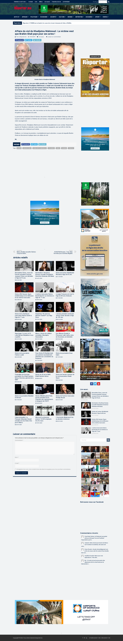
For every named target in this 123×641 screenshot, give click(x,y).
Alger (19, 148)
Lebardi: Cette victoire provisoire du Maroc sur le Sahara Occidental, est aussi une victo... (94, 544)
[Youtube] (97, 2)
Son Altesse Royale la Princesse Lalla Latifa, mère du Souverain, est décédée (65, 335)
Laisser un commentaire (54, 36)
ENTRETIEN (79, 17)
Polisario (51, 148)
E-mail (17, 463)
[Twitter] (95, 2)
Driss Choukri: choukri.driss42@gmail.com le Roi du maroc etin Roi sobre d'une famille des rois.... (95, 551)
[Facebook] (93, 2)
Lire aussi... (41, 36)
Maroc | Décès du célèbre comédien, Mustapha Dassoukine (43, 335)
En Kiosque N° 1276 (95, 56)
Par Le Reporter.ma (21, 36)
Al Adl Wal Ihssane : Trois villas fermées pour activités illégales (63, 252)
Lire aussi (47, 1)
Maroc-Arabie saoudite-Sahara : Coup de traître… (26, 252)
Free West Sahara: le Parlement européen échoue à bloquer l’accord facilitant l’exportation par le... (94, 538)
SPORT (97, 17)
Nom (16, 457)
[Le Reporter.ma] (23, 7)
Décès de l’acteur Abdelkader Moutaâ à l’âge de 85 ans (65, 273)
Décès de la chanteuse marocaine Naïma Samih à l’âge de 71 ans (23, 315)
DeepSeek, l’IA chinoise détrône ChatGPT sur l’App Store (43, 315)
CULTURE (62, 17)
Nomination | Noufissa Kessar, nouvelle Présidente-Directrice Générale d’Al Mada (44, 274)
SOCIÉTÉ (53, 17)
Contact (31, 1)
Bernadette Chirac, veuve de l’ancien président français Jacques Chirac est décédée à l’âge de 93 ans (24, 275)
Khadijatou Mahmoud (39, 148)
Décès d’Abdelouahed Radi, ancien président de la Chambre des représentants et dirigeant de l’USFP (44, 398)
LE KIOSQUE (66, 1)
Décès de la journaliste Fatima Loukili (22, 354)
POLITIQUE (33, 17)
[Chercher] (108, 1)
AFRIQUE (24, 17)
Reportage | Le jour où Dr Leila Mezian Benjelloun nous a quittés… (24, 335)
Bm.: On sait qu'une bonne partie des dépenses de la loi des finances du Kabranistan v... (93, 562)
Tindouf (71, 148)
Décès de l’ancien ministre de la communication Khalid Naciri (65, 376)
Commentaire (19, 440)
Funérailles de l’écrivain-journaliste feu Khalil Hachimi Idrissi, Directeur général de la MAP (24, 377)
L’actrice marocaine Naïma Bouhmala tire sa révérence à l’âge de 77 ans (44, 295)
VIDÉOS (105, 17)
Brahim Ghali (27, 148)
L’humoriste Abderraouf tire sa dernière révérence (64, 418)
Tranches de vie (56, 1)
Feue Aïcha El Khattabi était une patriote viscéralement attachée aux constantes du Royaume (44, 355)
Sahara (64, 148)
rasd (58, 148)
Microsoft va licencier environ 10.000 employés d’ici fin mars (43, 419)
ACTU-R (16, 17)
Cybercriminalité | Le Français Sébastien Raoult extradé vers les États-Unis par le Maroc (23, 419)
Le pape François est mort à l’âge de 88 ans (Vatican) (65, 295)
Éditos (41, 1)
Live (36, 1)
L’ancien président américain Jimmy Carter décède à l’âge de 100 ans (65, 315)
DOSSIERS (89, 17)
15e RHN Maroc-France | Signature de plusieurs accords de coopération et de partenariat (93, 377)
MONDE (70, 17)
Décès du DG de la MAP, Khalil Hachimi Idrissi (43, 375)
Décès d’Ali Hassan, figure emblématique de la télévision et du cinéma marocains (24, 295)
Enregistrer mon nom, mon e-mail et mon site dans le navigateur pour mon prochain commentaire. (44, 469)
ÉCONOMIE (43, 17)
